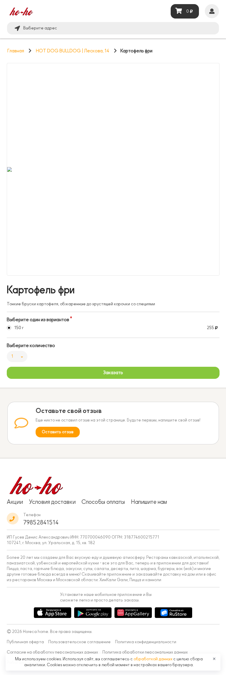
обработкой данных (153, 659)
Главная (15, 51)
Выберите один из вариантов (38, 319)
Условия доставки (52, 502)
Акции (15, 502)
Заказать (113, 372)
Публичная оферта (25, 642)
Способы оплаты (103, 502)
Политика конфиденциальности (145, 642)
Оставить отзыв (58, 432)
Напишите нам (149, 502)
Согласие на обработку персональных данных (52, 652)
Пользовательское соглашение (79, 642)
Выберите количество (31, 345)
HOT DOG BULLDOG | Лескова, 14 (72, 51)
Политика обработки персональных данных (145, 652)
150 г (19, 328)
